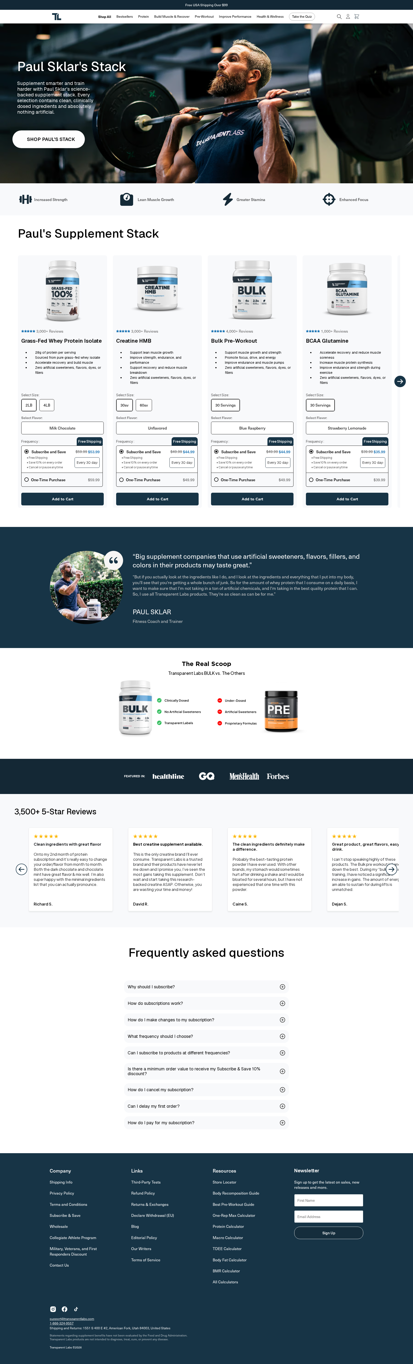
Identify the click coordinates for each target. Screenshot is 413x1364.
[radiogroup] (62, 466)
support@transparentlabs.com (72, 1318)
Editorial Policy (144, 1237)
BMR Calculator (226, 1270)
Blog (135, 1226)
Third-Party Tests (146, 1182)
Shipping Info (61, 1182)
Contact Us (59, 1265)
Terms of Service (145, 1259)
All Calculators (225, 1281)
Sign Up (328, 1232)
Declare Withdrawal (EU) (152, 1215)
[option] (29, 405)
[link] (48, 139)
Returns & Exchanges (149, 1204)
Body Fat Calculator (230, 1259)
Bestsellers (124, 16)
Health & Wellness (270, 16)
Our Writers (141, 1248)
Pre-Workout (204, 16)
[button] (124, 16)
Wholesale (59, 1226)
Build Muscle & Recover (172, 16)
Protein (143, 16)
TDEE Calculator (227, 1248)
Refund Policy (143, 1193)
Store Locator (224, 1182)
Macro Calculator (228, 1237)
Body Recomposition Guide (236, 1193)
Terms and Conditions (68, 1204)
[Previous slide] (10, 381)
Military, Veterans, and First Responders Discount (73, 1251)
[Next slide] (400, 381)
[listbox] (62, 428)
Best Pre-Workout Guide (233, 1204)
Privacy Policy (62, 1193)
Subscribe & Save (65, 1215)
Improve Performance (235, 16)
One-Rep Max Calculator (234, 1215)
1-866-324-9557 (62, 1323)
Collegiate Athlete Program (73, 1237)
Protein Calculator (228, 1226)
